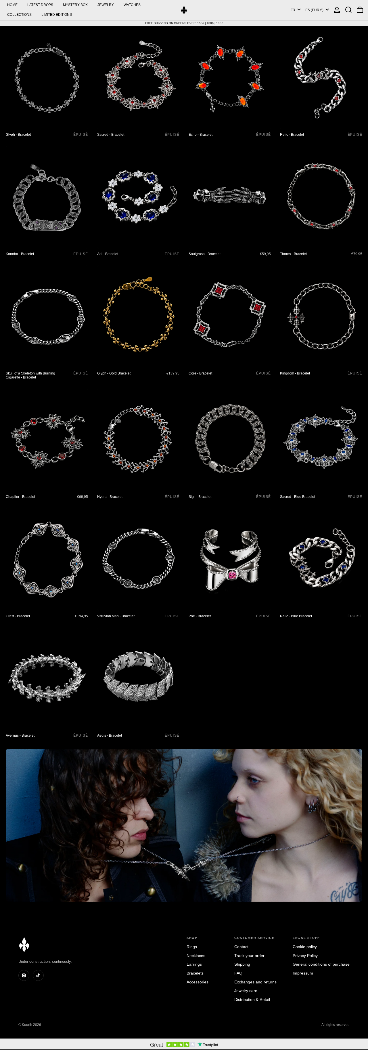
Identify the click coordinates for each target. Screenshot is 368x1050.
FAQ (238, 973)
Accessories (197, 982)
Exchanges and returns (255, 982)
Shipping (242, 964)
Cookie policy (305, 946)
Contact (241, 946)
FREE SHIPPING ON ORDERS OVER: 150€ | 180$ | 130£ (184, 23)
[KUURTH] (24, 944)
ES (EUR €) (314, 10)
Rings (192, 946)
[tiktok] (38, 975)
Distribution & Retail (252, 999)
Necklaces (196, 955)
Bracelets (195, 973)
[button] (348, 10)
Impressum (303, 973)
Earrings (194, 964)
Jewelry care (245, 990)
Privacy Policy (305, 955)
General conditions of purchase (321, 964)
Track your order (249, 955)
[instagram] (23, 975)
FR (293, 10)
